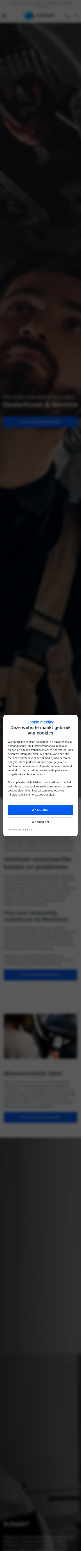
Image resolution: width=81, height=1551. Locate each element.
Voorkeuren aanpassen (20, 829)
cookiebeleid (16, 790)
